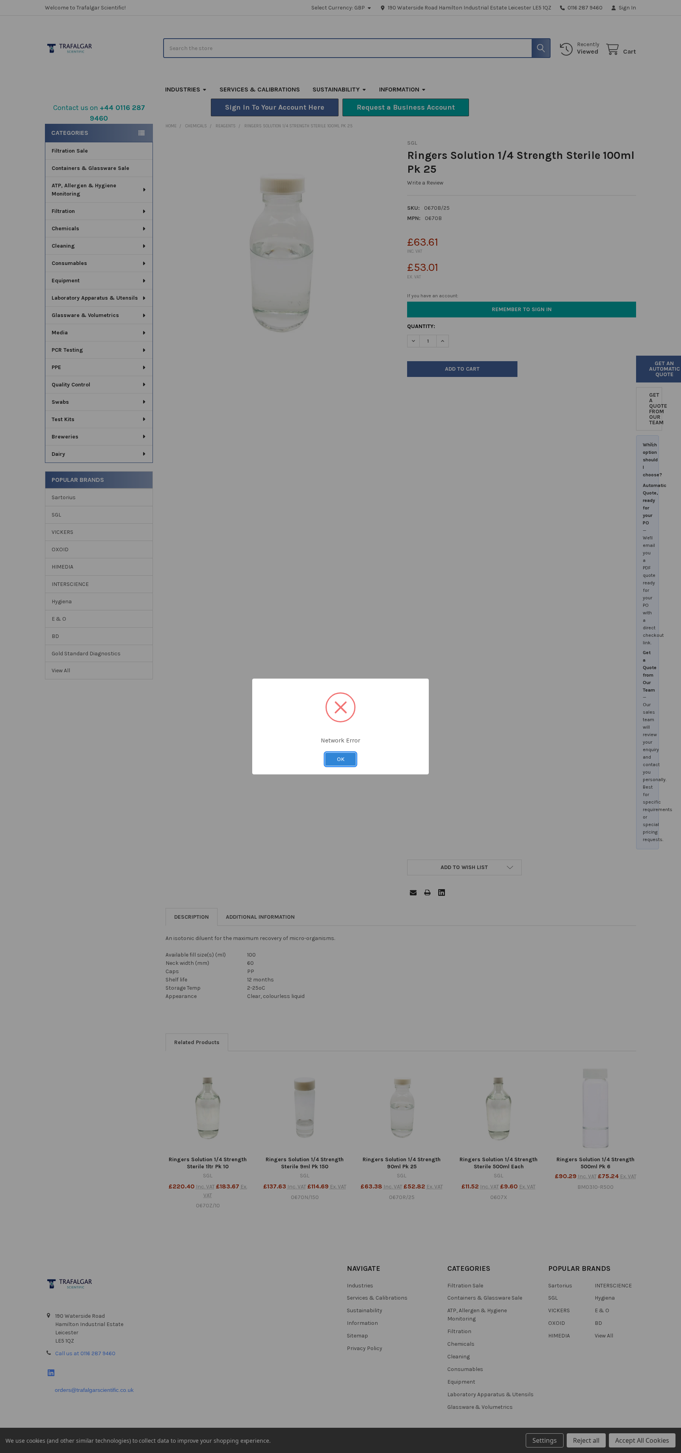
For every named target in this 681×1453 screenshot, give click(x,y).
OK (340, 759)
